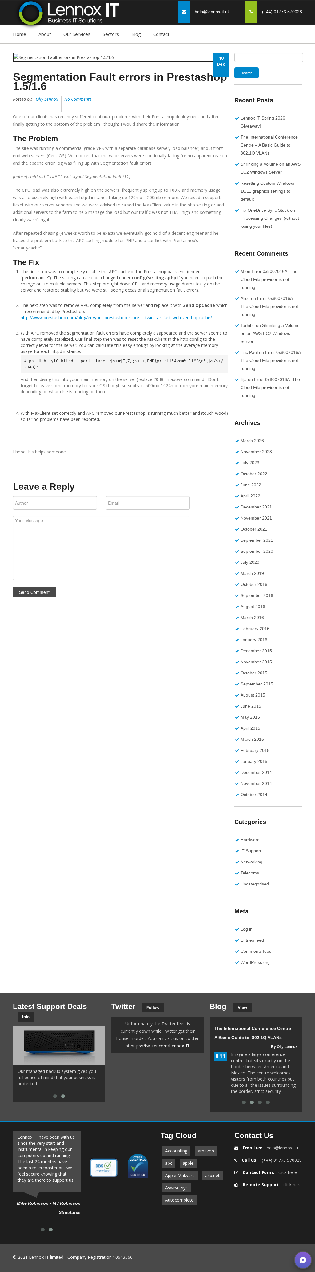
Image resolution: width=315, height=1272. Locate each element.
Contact (161, 34)
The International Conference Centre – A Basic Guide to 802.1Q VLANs (269, 145)
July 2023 (250, 462)
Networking (251, 861)
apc (168, 1163)
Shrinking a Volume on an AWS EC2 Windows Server (270, 333)
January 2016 (254, 639)
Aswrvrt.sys (176, 1188)
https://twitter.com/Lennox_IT (160, 1046)
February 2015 (255, 750)
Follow (152, 1007)
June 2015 (251, 706)
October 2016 (254, 584)
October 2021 (254, 529)
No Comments (77, 99)
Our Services (76, 34)
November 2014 (256, 783)
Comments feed (256, 951)
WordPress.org (255, 962)
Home (19, 34)
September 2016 (257, 595)
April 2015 (250, 728)
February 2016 (255, 628)
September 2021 (257, 540)
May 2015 (250, 717)
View (242, 1007)
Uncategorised (255, 883)
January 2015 (254, 761)
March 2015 (252, 739)
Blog (136, 34)
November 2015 (256, 661)
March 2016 (252, 617)
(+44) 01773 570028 (282, 1160)
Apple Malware (180, 1175)
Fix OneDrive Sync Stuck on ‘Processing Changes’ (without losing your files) (270, 218)
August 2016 (253, 606)
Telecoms (250, 872)
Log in (247, 929)
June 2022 (251, 484)
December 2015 (256, 650)
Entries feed (252, 940)
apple (188, 1163)
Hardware (250, 839)
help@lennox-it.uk (212, 11)
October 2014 (254, 794)
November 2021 (256, 518)
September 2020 (257, 551)
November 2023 (256, 451)
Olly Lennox (47, 99)
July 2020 (250, 562)
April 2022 (250, 495)
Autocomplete (179, 1200)
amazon (206, 1151)
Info (26, 1017)
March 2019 (252, 573)
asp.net (212, 1175)
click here (287, 1172)
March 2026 (252, 440)
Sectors (111, 34)
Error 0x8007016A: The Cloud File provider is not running (269, 279)
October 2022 (254, 473)
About (44, 34)
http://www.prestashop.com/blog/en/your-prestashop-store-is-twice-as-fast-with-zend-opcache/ (116, 317)
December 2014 (256, 772)
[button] (303, 1260)
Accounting (176, 1151)
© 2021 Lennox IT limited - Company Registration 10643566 (73, 1257)
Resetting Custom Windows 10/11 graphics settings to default (267, 191)
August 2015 (253, 695)
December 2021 (256, 506)
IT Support (251, 850)
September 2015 (257, 683)
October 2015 (254, 672)
